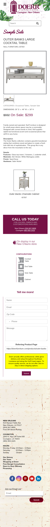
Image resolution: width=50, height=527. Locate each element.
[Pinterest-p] (25, 478)
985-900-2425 (29, 230)
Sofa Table (29, 273)
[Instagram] (19, 478)
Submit (26, 373)
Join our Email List (13, 489)
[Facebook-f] (12, 478)
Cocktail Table (28, 260)
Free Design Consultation (14, 464)
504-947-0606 (30, 228)
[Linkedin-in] (38, 478)
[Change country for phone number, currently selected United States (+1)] (8, 321)
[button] (4, 4)
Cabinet (28, 279)
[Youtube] (32, 478)
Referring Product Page (26, 344)
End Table (28, 266)
